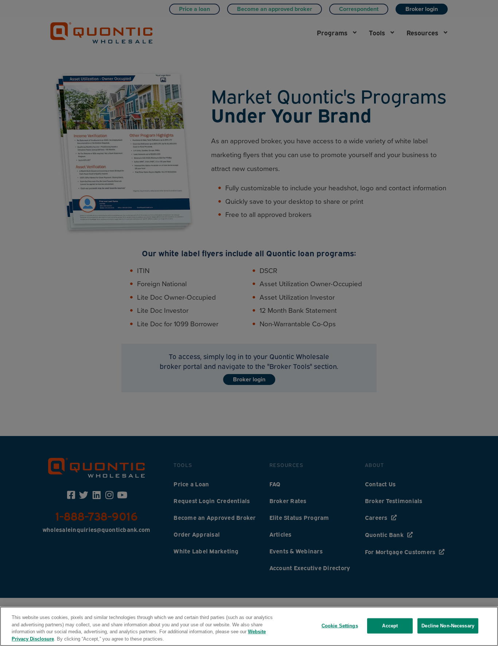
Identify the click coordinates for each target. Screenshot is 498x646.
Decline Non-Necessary (447, 626)
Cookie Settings (340, 626)
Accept (390, 626)
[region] (249, 626)
